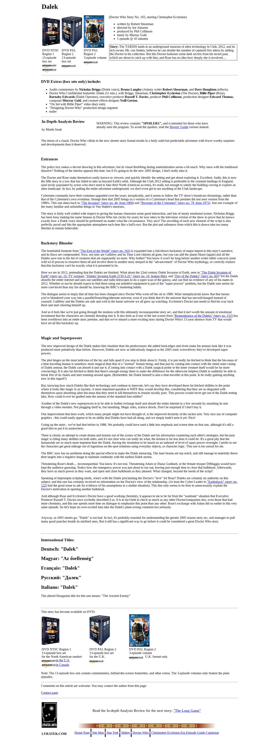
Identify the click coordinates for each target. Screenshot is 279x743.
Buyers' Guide (179, 127)
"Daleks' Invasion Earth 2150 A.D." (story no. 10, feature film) (126, 276)
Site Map (98, 732)
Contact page (49, 692)
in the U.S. (63, 660)
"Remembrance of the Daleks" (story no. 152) (203, 315)
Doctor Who (141, 732)
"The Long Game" (187, 711)
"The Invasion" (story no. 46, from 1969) (107, 203)
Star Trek (112, 732)
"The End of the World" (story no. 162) (104, 251)
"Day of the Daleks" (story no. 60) (196, 276)
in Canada (62, 664)
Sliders (125, 732)
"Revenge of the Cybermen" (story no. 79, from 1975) (175, 203)
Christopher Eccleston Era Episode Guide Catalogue (185, 732)
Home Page (82, 732)
